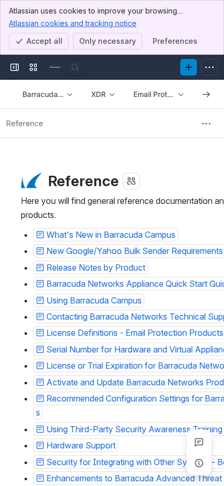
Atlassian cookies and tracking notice (72, 23)
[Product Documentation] (54, 67)
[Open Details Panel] (199, 463)
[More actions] (206, 123)
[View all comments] (199, 442)
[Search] (75, 67)
